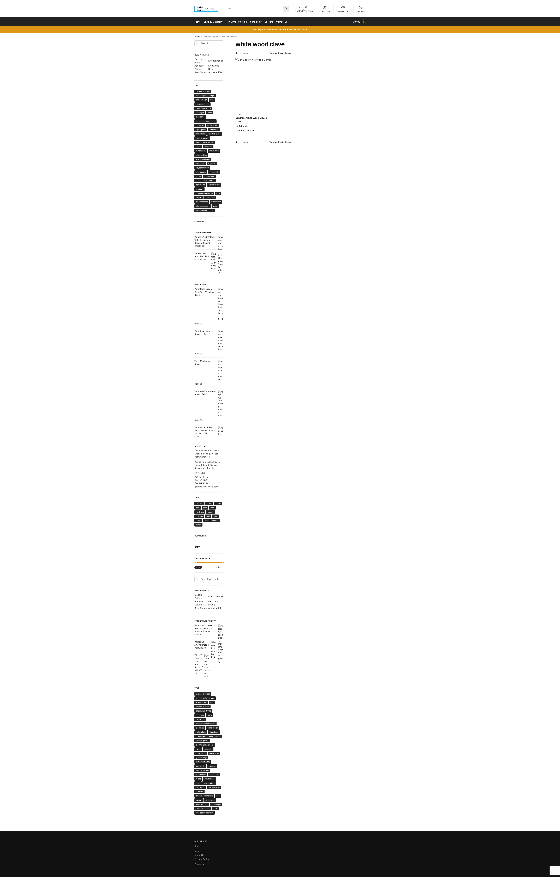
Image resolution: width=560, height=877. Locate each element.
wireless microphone (204, 210)
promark (199, 189)
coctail (218, 503)
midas (198, 176)
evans (198, 146)
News (197, 851)
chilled (208, 503)
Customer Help (343, 11)
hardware (200, 512)
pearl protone (209, 180)
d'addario (200, 125)
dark (205, 508)
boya (210, 112)
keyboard (212, 163)
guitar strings (201, 155)
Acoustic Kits (215, 72)
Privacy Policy (201, 859)
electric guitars (202, 138)
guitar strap (214, 151)
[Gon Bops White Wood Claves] (255, 85)
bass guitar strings (203, 108)
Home (197, 36)
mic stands (214, 172)
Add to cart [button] (255, 135)
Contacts (199, 864)
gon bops (208, 146)
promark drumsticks (204, 193)
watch (198, 525)
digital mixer (212, 125)
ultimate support (202, 206)
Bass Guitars (200, 72)
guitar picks (201, 151)
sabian (198, 197)
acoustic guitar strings (205, 95)
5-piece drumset (203, 91)
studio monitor (202, 202)
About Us (199, 855)
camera (199, 503)
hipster (210, 512)
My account (324, 11)
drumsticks (200, 134)
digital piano (201, 129)
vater (215, 206)
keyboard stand (202, 168)
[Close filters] (224, 42)
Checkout (360, 11)
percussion (200, 185)
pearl (198, 180)
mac (215, 516)
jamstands (200, 163)
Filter (198, 567)
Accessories (241, 115)
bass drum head (202, 104)
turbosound (216, 202)
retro (206, 520)
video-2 (215, 520)
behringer (200, 112)
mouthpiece (209, 176)
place (198, 520)
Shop (197, 846)
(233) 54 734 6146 (303, 9)
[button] (359, 21)
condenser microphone (205, 121)
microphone (201, 172)
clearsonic (200, 117)
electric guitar (214, 134)
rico (218, 193)
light (208, 516)
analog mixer (201, 100)
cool (197, 508)
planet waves (214, 185)
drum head (214, 129)
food (212, 508)
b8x (211, 100)
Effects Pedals (215, 60)
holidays (199, 516)
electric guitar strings (204, 142)
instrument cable (203, 159)
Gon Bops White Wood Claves (251, 117)
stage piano (209, 197)
